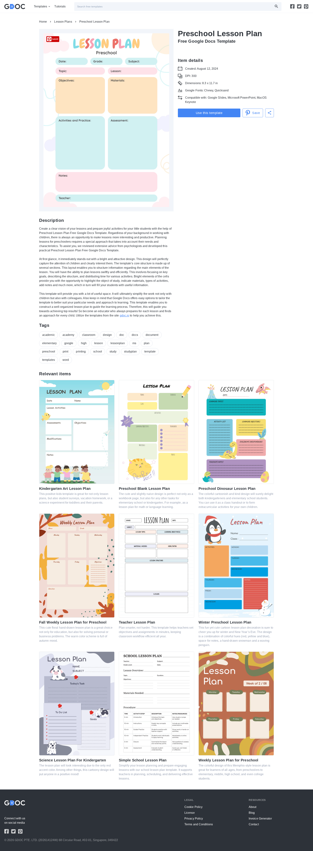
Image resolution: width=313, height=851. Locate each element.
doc (121, 334)
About (252, 806)
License (189, 812)
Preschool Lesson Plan (94, 21)
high (84, 343)
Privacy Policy (193, 818)
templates (48, 359)
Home (43, 21)
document (152, 334)
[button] (269, 113)
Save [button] (256, 113)
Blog (252, 812)
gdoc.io (124, 315)
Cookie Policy (193, 806)
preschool (48, 351)
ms (134, 343)
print (65, 351)
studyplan (130, 351)
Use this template (209, 113)
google (68, 343)
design (107, 334)
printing (81, 351)
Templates (40, 6)
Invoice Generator (260, 818)
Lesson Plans (63, 21)
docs (135, 334)
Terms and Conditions (198, 824)
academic (48, 334)
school (97, 351)
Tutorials (60, 6)
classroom (88, 334)
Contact (254, 824)
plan (146, 343)
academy (68, 334)
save (55, 39)
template (150, 351)
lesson (98, 343)
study (113, 351)
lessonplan (117, 343)
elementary (49, 343)
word (65, 359)
